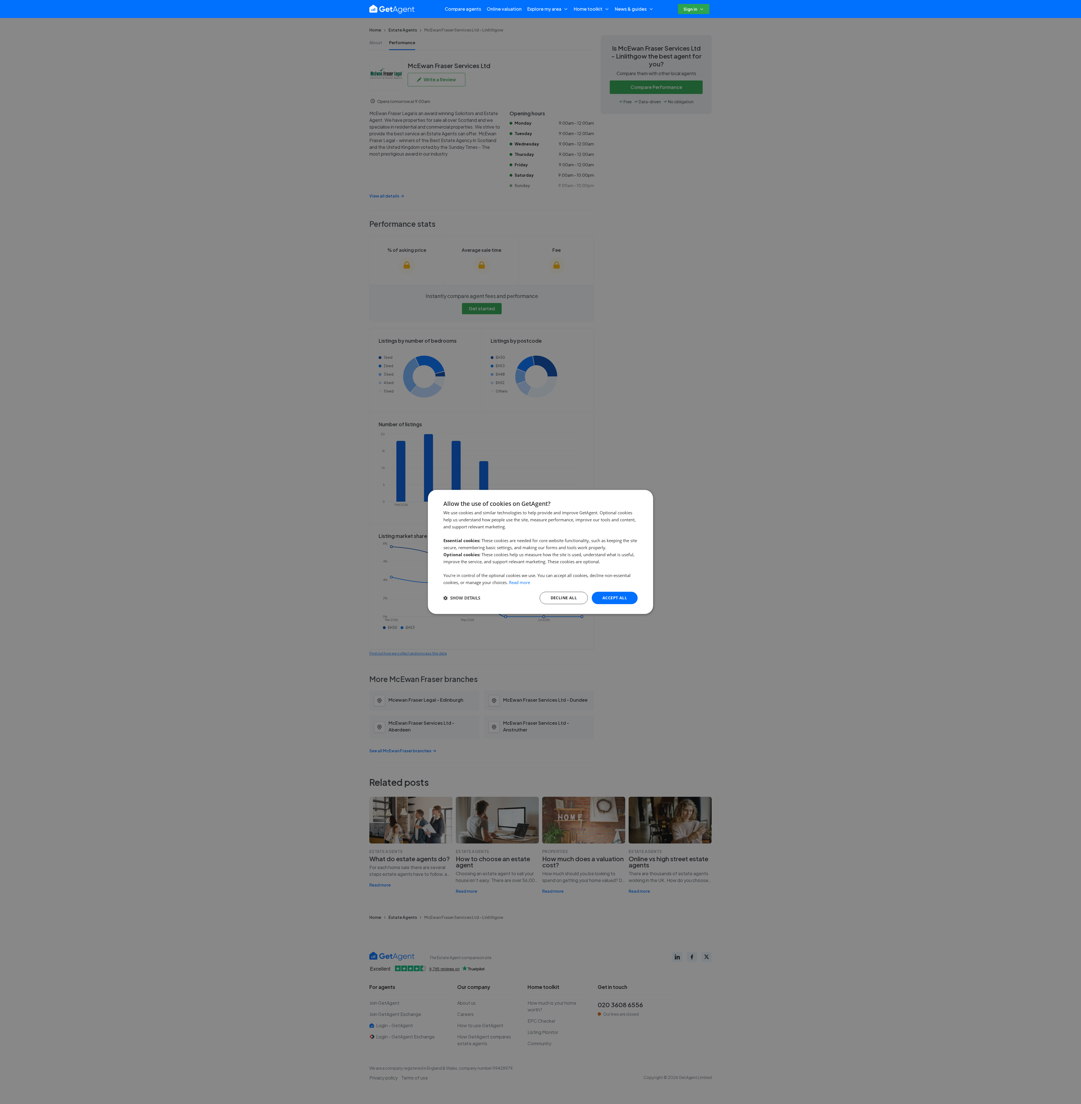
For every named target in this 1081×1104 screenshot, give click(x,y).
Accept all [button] (614, 597)
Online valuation (504, 9)
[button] (461, 598)
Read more (519, 582)
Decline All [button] (564, 597)
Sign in (690, 9)
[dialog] (540, 552)
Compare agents (463, 9)
